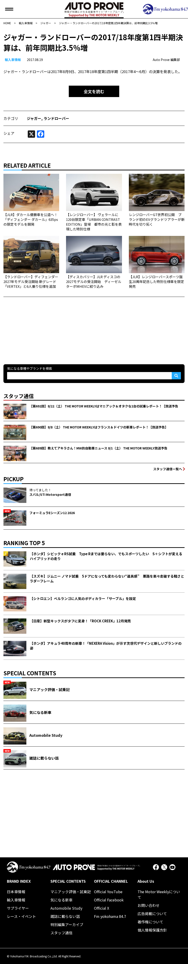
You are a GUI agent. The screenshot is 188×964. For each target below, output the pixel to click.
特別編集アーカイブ (66, 924)
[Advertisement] (37, 325)
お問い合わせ (149, 905)
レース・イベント (21, 916)
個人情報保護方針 (152, 930)
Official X (101, 908)
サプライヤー (18, 908)
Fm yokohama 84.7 (110, 916)
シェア (8, 133)
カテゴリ (10, 118)
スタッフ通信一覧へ (167, 469)
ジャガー (34, 118)
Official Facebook (109, 900)
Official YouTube (108, 891)
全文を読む (94, 91)
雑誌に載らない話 (65, 916)
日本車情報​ (16, 891)
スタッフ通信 (61, 932)
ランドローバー (56, 118)
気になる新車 (61, 900)
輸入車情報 (13, 59)
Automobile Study (66, 908)
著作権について (150, 921)
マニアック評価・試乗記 (70, 891)
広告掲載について (152, 913)
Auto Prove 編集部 (166, 59)
